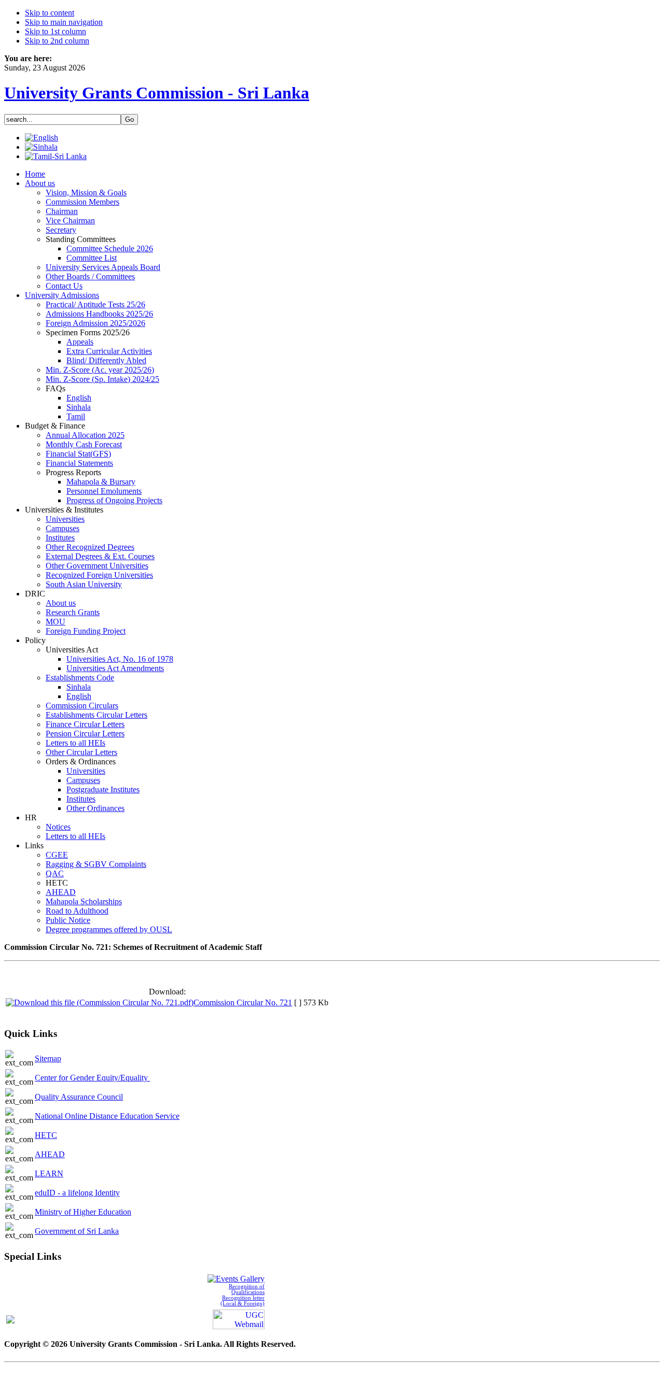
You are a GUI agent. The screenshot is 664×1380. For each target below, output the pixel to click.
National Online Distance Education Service (107, 1116)
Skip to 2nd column (57, 40)
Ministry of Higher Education (83, 1211)
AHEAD (50, 1154)
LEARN (49, 1173)
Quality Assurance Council (79, 1096)
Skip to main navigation (64, 22)
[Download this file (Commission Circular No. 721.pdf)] (99, 1002)
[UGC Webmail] (239, 1318)
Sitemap (48, 1058)
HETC (46, 1135)
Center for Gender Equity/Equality (92, 1077)
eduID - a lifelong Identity (77, 1192)
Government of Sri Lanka (77, 1231)
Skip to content (49, 12)
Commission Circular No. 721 (242, 1002)
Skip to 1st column (55, 31)
